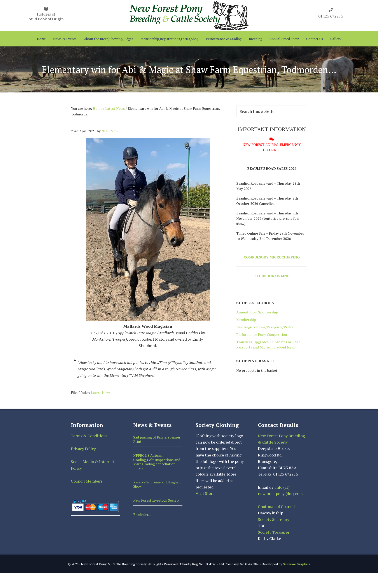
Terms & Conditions (89, 435)
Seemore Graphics (296, 564)
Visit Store (205, 493)
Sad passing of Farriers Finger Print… (156, 439)
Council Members (86, 481)
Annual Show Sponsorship (257, 312)
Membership (246, 319)
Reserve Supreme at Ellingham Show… (157, 484)
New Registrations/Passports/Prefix (264, 327)
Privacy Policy (83, 448)
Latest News (100, 392)
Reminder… (142, 514)
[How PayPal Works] (95, 501)
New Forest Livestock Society (156, 500)
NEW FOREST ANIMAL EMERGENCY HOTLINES (272, 147)
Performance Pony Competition (261, 334)
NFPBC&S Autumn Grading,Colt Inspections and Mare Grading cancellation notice (156, 461)
